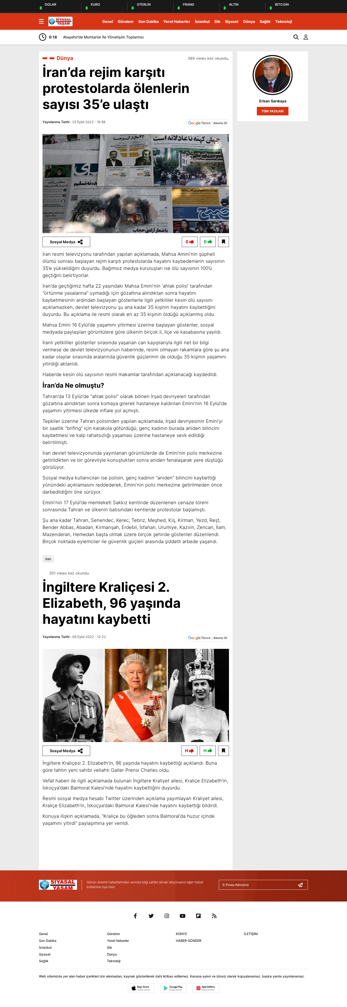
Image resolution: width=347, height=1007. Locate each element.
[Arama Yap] (294, 37)
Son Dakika (148, 21)
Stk (217, 21)
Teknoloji (283, 21)
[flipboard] (198, 916)
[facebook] (135, 916)
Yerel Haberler (176, 21)
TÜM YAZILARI (273, 111)
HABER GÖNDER (188, 941)
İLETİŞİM (251, 934)
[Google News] (207, 122)
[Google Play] (173, 988)
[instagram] (167, 916)
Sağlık (265, 21)
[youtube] (183, 916)
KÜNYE (181, 934)
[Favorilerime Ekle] (223, 242)
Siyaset (231, 21)
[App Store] (141, 988)
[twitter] (151, 916)
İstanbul (202, 21)
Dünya (249, 21)
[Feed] (214, 916)
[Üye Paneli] (303, 37)
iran (48, 559)
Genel (107, 21)
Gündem (126, 21)
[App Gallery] (206, 988)
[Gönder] (302, 885)
